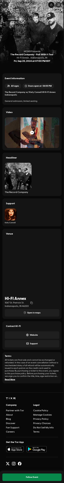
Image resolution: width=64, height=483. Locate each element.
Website (34, 335)
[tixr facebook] (19, 463)
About (9, 415)
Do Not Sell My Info (43, 427)
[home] (10, 398)
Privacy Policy (41, 419)
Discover (10, 423)
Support (34, 344)
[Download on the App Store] (15, 449)
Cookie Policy (40, 410)
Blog (8, 419)
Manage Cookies (42, 415)
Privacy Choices (42, 423)
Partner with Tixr (15, 410)
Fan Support (12, 427)
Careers (10, 432)
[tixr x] (8, 463)
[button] (5, 5)
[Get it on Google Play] (36, 449)
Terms (36, 432)
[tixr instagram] (13, 463)
